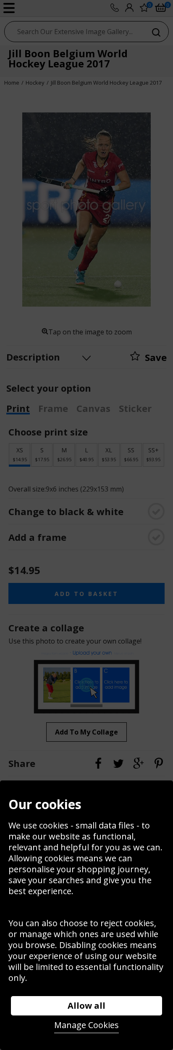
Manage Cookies (86, 1025)
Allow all (86, 1005)
